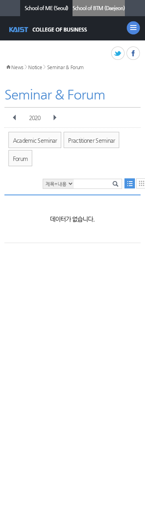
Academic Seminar (35, 140)
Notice (35, 67)
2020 (34, 117)
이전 (14, 118)
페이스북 (133, 54)
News (17, 67)
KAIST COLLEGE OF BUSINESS (48, 29)
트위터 (118, 54)
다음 (55, 118)
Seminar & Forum (65, 67)
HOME (8, 67)
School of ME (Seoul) (46, 8)
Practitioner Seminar (91, 140)
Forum (20, 158)
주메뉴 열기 (133, 28)
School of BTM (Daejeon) (98, 8)
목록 (129, 183)
